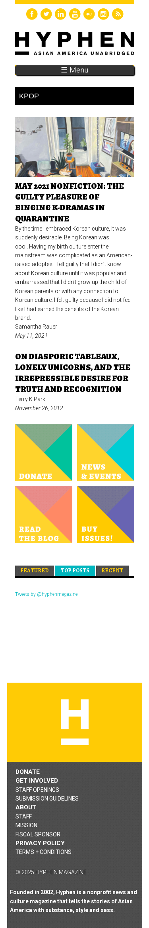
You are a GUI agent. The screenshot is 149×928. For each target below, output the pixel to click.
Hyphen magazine (75, 722)
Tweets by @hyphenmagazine (46, 594)
